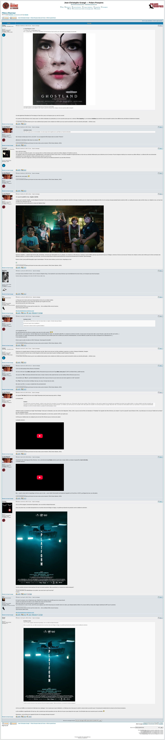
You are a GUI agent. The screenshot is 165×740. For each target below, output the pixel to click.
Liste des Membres (77, 7)
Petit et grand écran (51, 17)
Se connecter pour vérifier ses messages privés (83, 8)
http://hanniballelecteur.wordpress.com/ (25, 310)
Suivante (26, 14)
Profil (70, 8)
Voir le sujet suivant (157, 20)
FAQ (63, 7)
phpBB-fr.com (85, 737)
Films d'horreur (9, 13)
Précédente (10, 14)
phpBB (80, 736)
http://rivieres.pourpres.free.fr (77, 4)
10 (23, 14)
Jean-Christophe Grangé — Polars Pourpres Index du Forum (31, 17)
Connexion (98, 8)
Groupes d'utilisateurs (88, 7)
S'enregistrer (105, 7)
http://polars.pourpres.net (91, 4)
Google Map (97, 7)
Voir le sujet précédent (147, 20)
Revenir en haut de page (7, 124)
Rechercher (68, 7)
